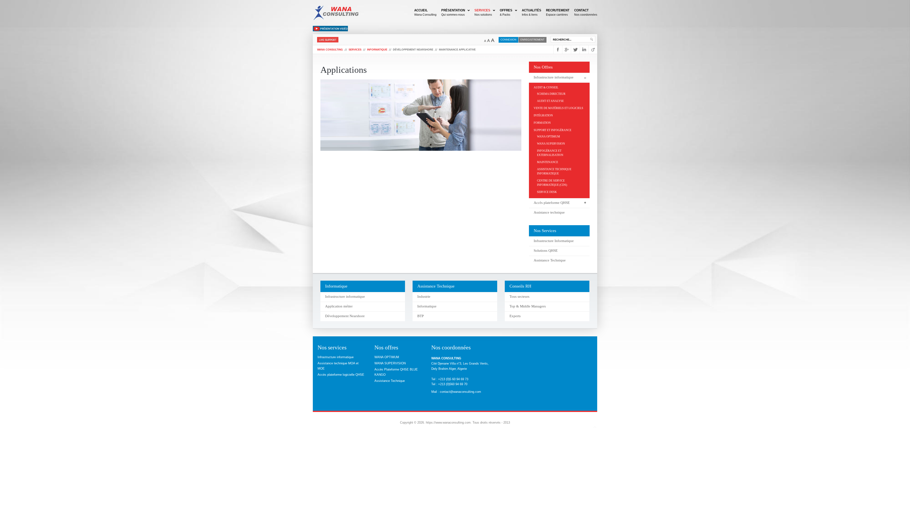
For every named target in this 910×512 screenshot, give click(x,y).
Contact (581, 10)
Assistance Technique (389, 381)
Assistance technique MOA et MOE (338, 365)
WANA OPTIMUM (386, 357)
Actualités (531, 10)
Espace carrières (557, 14)
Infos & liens (529, 14)
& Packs (505, 14)
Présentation (453, 10)
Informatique (377, 49)
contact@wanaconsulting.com (460, 391)
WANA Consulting (330, 49)
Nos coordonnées (585, 14)
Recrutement (557, 10)
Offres (506, 10)
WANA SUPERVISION (390, 363)
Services (482, 10)
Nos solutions (483, 14)
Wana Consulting (425, 14)
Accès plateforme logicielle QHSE (341, 374)
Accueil (421, 10)
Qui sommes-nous (453, 14)
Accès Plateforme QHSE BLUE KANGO (396, 372)
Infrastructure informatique (336, 357)
